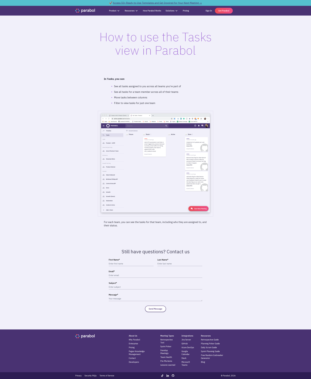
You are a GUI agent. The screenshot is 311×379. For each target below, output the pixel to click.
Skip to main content (9, 2)
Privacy (78, 375)
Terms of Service (106, 375)
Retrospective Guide (210, 339)
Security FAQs (91, 375)
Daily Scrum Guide (209, 347)
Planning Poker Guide (210, 343)
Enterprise (133, 343)
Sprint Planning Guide (210, 351)
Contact (132, 358)
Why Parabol (134, 339)
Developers (134, 362)
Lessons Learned (167, 365)
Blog (203, 362)
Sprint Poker (165, 346)
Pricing (132, 347)
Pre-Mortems (166, 361)
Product (112, 10)
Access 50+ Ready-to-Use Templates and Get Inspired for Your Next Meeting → (157, 2)
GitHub (184, 343)
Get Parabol (223, 10)
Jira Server (186, 339)
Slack (183, 358)
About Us (133, 336)
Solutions (170, 10)
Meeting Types (167, 336)
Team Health (166, 357)
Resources (130, 10)
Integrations (187, 336)
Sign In (209, 10)
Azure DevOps (187, 347)
